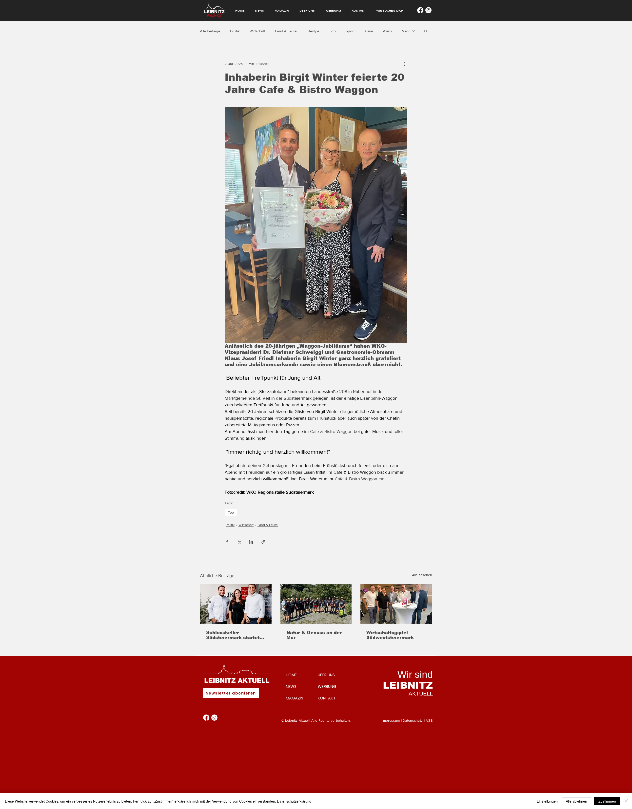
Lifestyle (312, 31)
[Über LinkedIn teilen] (251, 542)
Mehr (406, 31)
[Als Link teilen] (263, 542)
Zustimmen (607, 801)
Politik (235, 31)
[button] (425, 31)
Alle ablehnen (576, 801)
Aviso (387, 31)
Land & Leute (285, 31)
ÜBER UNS (326, 675)
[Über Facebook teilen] (227, 542)
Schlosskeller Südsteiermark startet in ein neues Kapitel (233, 635)
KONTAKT (327, 698)
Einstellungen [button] (547, 801)
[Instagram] (428, 10)
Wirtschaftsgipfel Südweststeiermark (390, 635)
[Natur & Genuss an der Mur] (316, 604)
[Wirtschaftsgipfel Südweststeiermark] (396, 604)
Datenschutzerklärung (294, 801)
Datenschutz (413, 720)
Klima (368, 31)
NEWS (291, 686)
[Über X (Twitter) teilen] (239, 542)
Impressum (391, 720)
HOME (291, 675)
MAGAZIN (294, 698)
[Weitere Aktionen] (404, 64)
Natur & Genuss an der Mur (314, 635)
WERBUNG (327, 686)
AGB (429, 720)
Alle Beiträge (210, 31)
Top (332, 31)
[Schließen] (626, 801)
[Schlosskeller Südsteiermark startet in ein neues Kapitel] (236, 604)
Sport (350, 31)
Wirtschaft (257, 31)
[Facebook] (420, 10)
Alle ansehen (422, 575)
